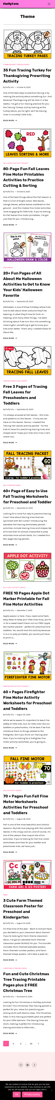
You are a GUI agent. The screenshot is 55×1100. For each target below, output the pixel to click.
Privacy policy (32, 1094)
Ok (16, 1094)
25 (31, 1043)
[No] (51, 1090)
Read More (10, 120)
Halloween (8, 267)
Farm (5, 895)
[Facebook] (34, 1065)
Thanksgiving (9, 64)
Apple (23, 587)
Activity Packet (21, 163)
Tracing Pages (23, 64)
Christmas (8, 968)
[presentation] (27, 45)
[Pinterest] (27, 1065)
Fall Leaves (8, 163)
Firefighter (8, 686)
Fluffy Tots (9, 87)
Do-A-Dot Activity (11, 587)
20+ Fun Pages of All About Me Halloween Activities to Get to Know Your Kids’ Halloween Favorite (26, 284)
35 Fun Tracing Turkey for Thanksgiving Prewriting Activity (27, 76)
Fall (4, 485)
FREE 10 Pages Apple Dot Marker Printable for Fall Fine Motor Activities (26, 598)
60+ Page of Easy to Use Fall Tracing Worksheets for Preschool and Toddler (27, 496)
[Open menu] (49, 4)
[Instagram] (20, 1065)
